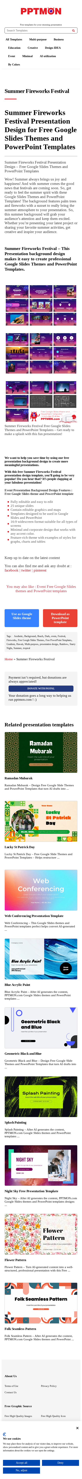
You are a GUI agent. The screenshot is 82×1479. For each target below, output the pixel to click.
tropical (26, 648)
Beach (40, 636)
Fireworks (11, 640)
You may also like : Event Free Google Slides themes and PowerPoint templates (41, 588)
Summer (17, 648)
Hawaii (19, 644)
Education (14, 47)
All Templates (14, 39)
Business (59, 39)
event (53, 636)
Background (30, 636)
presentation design (49, 644)
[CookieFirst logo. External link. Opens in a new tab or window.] (4, 1434)
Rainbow (64, 644)
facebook (12, 570)
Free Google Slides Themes (31, 640)
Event (11, 56)
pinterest (40, 570)
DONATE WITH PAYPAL (41, 688)
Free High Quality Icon (53, 1416)
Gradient (11, 644)
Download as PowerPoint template (60, 618)
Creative (33, 47)
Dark (47, 636)
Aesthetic (18, 636)
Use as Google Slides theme (22, 616)
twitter (26, 570)
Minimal (27, 56)
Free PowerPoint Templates (58, 640)
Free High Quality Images (18, 1416)
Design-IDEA (53, 47)
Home (9, 659)
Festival (61, 636)
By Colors (14, 64)
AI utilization (48, 56)
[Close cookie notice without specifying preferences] (77, 1428)
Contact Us (11, 1392)
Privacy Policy (49, 1385)
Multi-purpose (38, 39)
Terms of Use (11, 1385)
